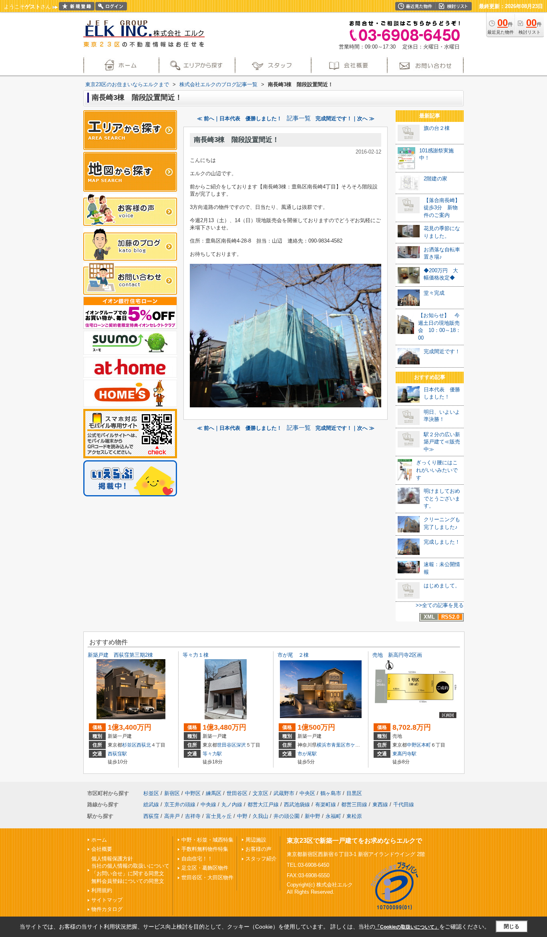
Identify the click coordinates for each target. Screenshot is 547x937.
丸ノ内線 (231, 804)
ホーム (99, 840)
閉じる (511, 926)
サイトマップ (107, 900)
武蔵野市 (284, 793)
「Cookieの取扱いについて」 (407, 927)
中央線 (208, 804)
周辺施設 (255, 840)
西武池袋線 (297, 804)
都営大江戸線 (263, 804)
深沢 (241, 745)
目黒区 (354, 793)
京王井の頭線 (179, 804)
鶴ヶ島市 (330, 793)
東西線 (380, 804)
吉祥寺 (193, 816)
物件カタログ (107, 909)
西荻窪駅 (117, 754)
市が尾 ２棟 (293, 655)
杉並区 (129, 745)
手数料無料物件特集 (204, 849)
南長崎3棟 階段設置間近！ (236, 140)
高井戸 (172, 816)
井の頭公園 (287, 816)
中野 (242, 816)
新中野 (312, 816)
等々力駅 (212, 754)
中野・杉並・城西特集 (207, 840)
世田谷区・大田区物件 (207, 877)
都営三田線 (354, 804)
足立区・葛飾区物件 (204, 868)
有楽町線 (325, 804)
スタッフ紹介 (261, 859)
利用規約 (101, 890)
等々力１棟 (196, 655)
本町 (426, 745)
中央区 (307, 793)
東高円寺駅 (404, 754)
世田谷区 (226, 745)
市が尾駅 (307, 754)
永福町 (333, 816)
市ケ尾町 (355, 745)
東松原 (354, 816)
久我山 (260, 816)
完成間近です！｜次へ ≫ (345, 118)
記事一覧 (299, 118)
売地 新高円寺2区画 (397, 655)
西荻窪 (151, 816)
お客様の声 (258, 849)
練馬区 (213, 793)
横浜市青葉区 (331, 745)
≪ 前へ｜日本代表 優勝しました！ (239, 118)
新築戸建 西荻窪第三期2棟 (120, 655)
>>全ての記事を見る (440, 605)
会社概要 (101, 849)
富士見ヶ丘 (219, 816)
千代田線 (403, 804)
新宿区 (172, 793)
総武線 (151, 804)
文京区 (260, 793)
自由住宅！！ (197, 859)
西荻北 (144, 745)
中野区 (414, 745)
